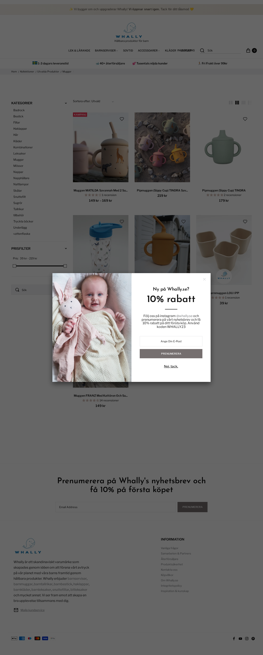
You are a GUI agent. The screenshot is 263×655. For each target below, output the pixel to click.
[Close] (204, 279)
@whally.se (184, 316)
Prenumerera (171, 353)
